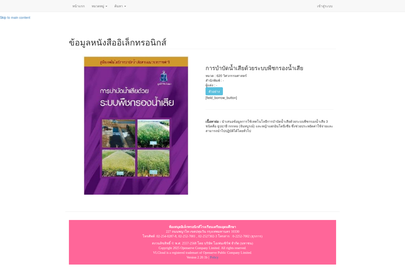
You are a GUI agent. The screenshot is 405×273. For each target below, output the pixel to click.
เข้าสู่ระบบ (325, 6)
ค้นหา (119, 6)
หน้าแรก (78, 6)
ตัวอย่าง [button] (214, 91)
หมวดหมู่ (98, 6)
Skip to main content (15, 17)
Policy (214, 257)
